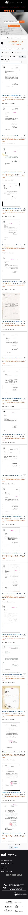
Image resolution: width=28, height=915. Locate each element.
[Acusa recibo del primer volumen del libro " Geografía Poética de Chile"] (12, 634)
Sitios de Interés (14, 7)
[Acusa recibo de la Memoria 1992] (10, 135)
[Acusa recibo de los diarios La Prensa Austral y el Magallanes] (12, 244)
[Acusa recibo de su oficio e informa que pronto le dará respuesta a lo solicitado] (12, 475)
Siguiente (16, 847)
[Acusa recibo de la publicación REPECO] (11, 172)
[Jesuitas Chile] (9, 906)
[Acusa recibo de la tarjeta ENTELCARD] (11, 208)
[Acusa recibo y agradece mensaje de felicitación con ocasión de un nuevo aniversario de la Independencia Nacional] (12, 674)
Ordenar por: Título (5, 59)
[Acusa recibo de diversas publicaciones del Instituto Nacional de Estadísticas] (12, 95)
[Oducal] (19, 910)
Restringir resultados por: (14, 38)
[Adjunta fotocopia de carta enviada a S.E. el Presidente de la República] (12, 833)
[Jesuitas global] (19, 906)
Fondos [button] (23, 7)
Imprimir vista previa (7, 56)
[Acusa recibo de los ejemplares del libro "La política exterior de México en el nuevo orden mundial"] (12, 281)
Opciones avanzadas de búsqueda (12, 53)
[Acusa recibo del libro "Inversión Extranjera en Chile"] (12, 516)
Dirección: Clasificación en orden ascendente (10, 61)
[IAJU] (19, 902)
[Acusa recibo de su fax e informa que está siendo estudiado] (12, 398)
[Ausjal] (9, 902)
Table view (23, 56)
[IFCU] (8, 910)
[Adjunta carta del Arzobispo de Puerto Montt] (12, 711)
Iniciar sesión (20, 10)
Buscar (21, 21)
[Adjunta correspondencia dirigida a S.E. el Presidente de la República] (12, 751)
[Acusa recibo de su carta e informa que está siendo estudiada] (12, 357)
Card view (16, 56)
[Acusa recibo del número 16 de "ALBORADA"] (12, 593)
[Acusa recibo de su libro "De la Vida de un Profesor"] (12, 434)
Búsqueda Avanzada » (14, 25)
